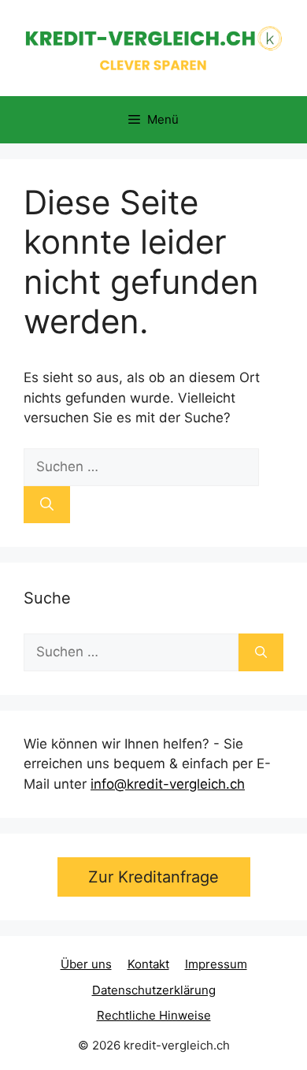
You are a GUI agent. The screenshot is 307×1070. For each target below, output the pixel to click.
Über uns (86, 964)
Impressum (216, 964)
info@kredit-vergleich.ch (168, 784)
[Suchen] (47, 505)
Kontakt (148, 964)
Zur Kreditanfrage (153, 877)
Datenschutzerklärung (154, 990)
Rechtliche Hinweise (154, 1015)
